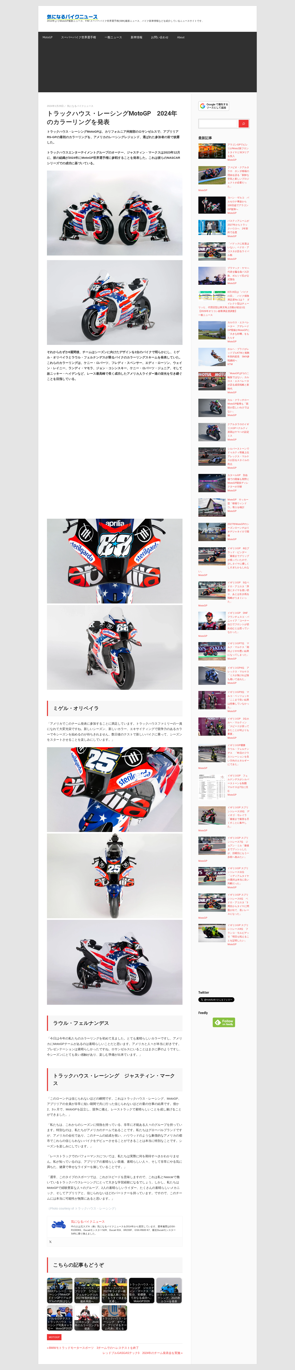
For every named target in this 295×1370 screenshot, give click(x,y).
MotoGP (47, 37)
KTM (230, 364)
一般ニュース (113, 37)
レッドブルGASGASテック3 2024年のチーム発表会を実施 (141, 1353)
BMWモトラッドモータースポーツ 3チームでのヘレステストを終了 (94, 1347)
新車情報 (136, 37)
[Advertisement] (147, 68)
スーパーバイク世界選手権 (78, 37)
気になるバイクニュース (80, 106)
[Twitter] (50, 1242)
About (181, 37)
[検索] (244, 123)
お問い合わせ (159, 37)
